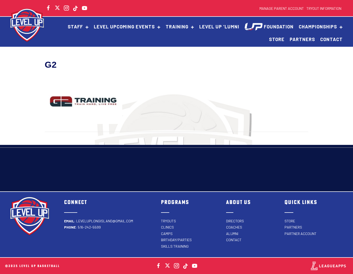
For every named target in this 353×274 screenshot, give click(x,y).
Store (290, 221)
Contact (234, 240)
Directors (235, 221)
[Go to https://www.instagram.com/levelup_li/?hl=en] (66, 8)
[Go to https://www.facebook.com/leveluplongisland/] (158, 266)
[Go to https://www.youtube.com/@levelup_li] (84, 8)
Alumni (232, 233)
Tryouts (168, 221)
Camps (167, 233)
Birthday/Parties (176, 240)
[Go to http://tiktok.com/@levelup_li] (75, 8)
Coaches (234, 227)
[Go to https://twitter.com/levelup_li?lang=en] (57, 7)
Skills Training (175, 246)
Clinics (167, 227)
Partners (293, 227)
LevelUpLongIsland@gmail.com (104, 221)
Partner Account (301, 233)
